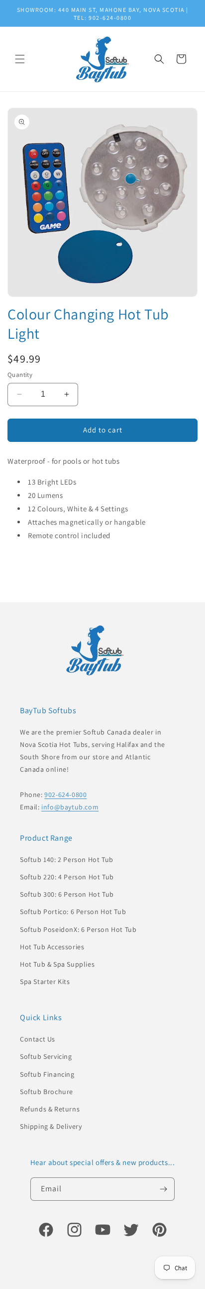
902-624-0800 (65, 794)
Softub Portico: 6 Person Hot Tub (73, 911)
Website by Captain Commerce (135, 1281)
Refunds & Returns (50, 1109)
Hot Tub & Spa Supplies (57, 964)
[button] (20, 59)
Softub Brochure (46, 1091)
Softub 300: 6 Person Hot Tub (67, 894)
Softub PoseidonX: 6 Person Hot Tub (78, 929)
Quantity (19, 374)
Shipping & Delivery (51, 1126)
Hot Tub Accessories (52, 946)
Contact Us (37, 1039)
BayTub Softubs (70, 1281)
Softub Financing (47, 1074)
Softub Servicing (46, 1056)
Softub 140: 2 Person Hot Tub (66, 859)
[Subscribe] (163, 1189)
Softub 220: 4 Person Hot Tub (67, 876)
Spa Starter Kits (45, 981)
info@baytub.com (70, 806)
